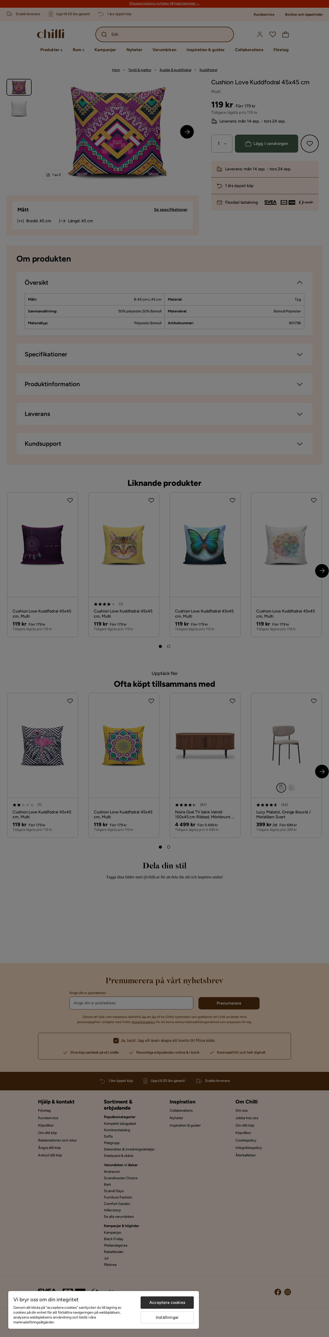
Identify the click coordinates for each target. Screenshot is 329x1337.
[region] (103, 1310)
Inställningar (167, 1317)
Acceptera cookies (167, 1302)
